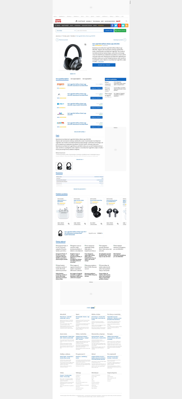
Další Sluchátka (60, 198)
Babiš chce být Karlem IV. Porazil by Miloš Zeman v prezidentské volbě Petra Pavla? (66, 321)
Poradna (77, 25)
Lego (92, 379)
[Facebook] (112, 25)
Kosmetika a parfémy (95, 382)
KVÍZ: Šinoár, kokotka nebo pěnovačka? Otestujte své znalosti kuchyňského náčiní (114, 347)
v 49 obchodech (93, 224)
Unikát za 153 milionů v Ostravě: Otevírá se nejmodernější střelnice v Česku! (98, 322)
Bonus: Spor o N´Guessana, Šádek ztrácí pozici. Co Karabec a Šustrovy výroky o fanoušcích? (66, 379)
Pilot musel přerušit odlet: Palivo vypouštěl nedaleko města (66, 324)
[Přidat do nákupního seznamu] (85, 44)
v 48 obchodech (60, 224)
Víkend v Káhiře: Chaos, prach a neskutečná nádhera (66, 366)
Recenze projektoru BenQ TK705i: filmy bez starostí (91, 275)
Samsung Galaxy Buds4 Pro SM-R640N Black (111, 201)
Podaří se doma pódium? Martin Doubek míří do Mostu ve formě (66, 344)
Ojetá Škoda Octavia (79, 388)
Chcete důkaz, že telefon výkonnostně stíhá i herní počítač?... (120, 89)
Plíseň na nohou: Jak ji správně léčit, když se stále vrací (98, 367)
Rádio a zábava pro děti (111, 377)
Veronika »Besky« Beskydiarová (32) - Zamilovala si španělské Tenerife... (114, 322)
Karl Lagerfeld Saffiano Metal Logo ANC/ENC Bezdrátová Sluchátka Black (78, 94)
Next (124, 211)
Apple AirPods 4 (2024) (79, 200)
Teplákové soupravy (95, 383)
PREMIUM (101, 25)
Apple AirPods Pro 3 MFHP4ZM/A (61, 201)
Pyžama (93, 380)
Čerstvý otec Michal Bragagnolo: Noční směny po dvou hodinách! (99, 326)
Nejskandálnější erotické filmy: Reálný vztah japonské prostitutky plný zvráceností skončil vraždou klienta (67, 327)
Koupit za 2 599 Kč (96, 107)
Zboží (118, 21)
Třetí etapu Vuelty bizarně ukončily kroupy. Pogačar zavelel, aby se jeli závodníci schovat (82, 328)
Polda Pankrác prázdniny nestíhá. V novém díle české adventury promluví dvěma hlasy (61, 276)
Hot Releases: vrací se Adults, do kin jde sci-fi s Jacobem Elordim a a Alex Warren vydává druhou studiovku (83, 361)
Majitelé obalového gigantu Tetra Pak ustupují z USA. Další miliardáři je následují (98, 347)
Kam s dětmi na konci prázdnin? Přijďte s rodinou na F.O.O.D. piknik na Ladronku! (114, 327)
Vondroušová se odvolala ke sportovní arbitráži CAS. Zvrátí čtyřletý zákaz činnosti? (83, 324)
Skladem (101, 95)
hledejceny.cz (78, 375)
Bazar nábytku (94, 388)
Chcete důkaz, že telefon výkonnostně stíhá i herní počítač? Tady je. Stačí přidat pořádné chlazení (104, 276)
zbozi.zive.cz (58, 36)
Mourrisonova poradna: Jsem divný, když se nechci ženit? (114, 360)
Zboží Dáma (78, 379)
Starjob (108, 375)
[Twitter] (116, 25)
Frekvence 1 (109, 379)
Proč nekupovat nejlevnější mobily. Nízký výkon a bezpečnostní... (119, 83)
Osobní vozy (78, 377)
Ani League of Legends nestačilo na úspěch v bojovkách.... (119, 95)
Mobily (89, 21)
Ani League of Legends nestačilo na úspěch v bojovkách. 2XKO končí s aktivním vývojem (76, 275)
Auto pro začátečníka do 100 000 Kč (82, 385)
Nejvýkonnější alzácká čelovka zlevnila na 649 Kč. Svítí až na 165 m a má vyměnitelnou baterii (83, 342)
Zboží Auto (78, 386)
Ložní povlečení (94, 386)
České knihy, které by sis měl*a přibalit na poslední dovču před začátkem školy (83, 364)
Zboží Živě (78, 376)
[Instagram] (119, 25)
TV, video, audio (66, 36)
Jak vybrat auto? (79, 389)
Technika (96, 21)
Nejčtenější (65, 25)
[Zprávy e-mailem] (123, 25)
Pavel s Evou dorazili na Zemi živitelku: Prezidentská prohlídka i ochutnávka (99, 328)
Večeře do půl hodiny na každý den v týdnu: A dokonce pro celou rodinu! (114, 342)
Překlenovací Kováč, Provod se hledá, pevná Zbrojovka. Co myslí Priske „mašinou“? (83, 321)
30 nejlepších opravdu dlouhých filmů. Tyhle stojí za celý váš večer (105, 255)
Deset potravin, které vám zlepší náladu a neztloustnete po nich (99, 362)
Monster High (94, 376)
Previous (57, 211)
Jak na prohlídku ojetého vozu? (81, 382)
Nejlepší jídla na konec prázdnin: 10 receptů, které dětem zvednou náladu (114, 344)
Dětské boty (94, 385)
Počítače (81, 21)
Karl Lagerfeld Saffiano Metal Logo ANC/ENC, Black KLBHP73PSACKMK (77, 104)
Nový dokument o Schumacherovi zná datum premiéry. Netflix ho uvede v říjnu (67, 346)
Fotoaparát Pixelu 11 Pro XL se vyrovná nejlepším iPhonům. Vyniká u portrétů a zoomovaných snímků (61, 256)
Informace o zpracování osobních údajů (85, 396)
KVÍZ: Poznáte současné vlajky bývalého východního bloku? (65, 360)
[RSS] (126, 25)
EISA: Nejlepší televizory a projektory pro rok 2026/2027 (119, 255)
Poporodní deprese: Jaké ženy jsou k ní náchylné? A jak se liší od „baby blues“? (99, 364)
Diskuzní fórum (87, 25)
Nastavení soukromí (100, 396)
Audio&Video (110, 21)
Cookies (94, 396)
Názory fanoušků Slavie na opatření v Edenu (67, 386)
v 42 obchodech (109, 224)
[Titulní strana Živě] (76, 21)
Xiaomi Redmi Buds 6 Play (96, 200)
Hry (102, 21)
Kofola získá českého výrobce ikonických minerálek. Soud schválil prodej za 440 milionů (98, 341)
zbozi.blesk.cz (78, 380)
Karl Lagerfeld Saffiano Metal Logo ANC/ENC (106, 44)
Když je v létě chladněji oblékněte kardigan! (113, 325)
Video (95, 25)
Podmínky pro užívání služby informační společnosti (111, 395)
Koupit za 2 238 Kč (96, 127)
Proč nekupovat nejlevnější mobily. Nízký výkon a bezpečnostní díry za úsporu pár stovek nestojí (90, 257)
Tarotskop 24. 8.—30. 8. (80, 366)
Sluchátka (73, 36)
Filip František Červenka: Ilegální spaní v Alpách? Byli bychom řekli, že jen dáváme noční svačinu (67, 363)
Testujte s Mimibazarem (96, 375)
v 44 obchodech (77, 224)
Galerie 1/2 (72, 73)
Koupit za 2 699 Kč (96, 98)
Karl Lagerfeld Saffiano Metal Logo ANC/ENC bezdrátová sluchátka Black (78, 84)
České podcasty (110, 376)
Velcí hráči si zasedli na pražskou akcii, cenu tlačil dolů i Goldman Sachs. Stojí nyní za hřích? (99, 344)
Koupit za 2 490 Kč (96, 117)
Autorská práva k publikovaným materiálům (93, 395)
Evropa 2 (109, 380)
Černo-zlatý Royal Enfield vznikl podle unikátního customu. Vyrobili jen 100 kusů (67, 341)
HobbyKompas (78, 383)
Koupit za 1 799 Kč (104, 65)
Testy (71, 25)
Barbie (93, 377)
